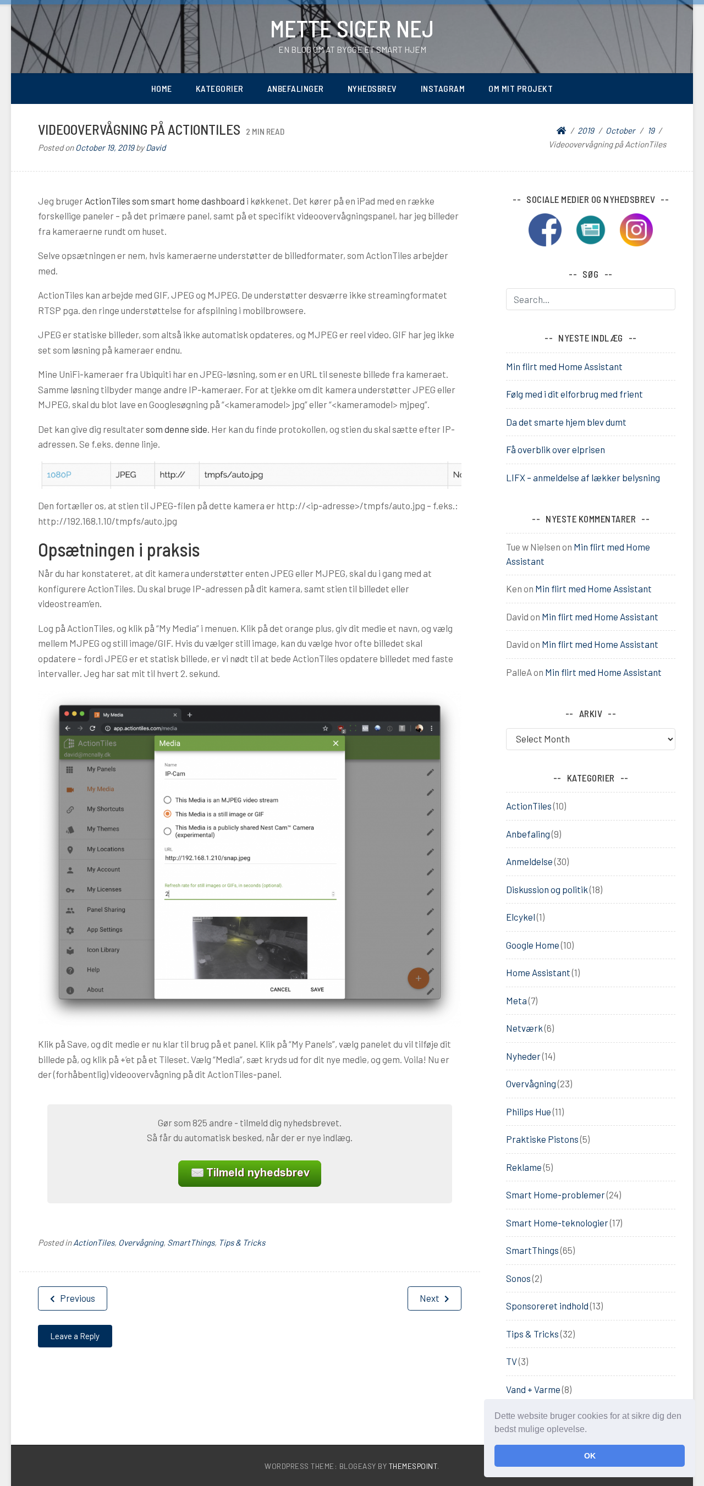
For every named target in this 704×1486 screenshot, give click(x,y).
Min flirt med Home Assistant (564, 366)
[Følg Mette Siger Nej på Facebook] (551, 228)
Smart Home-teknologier (557, 1222)
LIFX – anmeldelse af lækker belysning (583, 477)
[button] (590, 1430)
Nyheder (523, 1055)
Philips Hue (528, 1111)
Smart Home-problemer (555, 1194)
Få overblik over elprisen (555, 449)
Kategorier (220, 88)
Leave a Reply (75, 1336)
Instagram (443, 88)
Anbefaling (528, 833)
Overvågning (140, 1242)
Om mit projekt (520, 88)
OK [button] (590, 1455)
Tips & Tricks (241, 1242)
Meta (516, 1000)
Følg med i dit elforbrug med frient (574, 393)
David (156, 147)
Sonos (518, 1278)
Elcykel (520, 916)
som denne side (176, 428)
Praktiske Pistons (542, 1138)
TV (511, 1361)
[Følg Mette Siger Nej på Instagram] (636, 228)
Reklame (524, 1167)
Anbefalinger (295, 88)
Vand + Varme (533, 1389)
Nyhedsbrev (372, 88)
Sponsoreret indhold (547, 1305)
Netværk (524, 1027)
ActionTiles (93, 1242)
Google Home (532, 944)
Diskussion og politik (547, 889)
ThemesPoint (413, 1466)
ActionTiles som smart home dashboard (165, 200)
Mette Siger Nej (352, 28)
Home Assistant (538, 972)
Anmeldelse (529, 861)
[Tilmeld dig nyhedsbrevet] (596, 228)
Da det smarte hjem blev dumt (566, 421)
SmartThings (191, 1242)
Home (161, 88)
